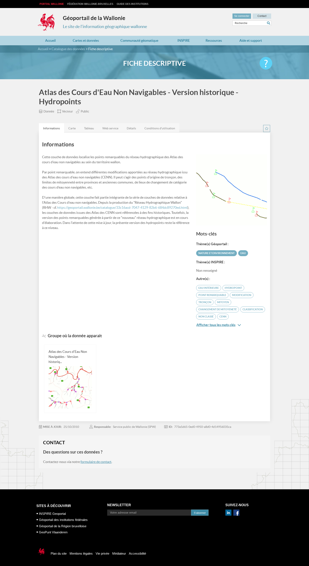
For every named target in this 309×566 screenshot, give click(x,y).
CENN (222, 316)
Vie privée (102, 553)
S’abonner (200, 512)
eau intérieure (208, 287)
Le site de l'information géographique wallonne (105, 26)
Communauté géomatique (139, 40)
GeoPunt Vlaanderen (53, 532)
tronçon (204, 302)
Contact (262, 16)
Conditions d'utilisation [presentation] (159, 128)
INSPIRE (183, 40)
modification (241, 295)
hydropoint (233, 287)
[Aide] (266, 63)
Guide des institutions (132, 4)
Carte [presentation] (72, 128)
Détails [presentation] (131, 128)
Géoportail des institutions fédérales (63, 520)
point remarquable (212, 295)
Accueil (50, 40)
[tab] (51, 128)
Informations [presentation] (51, 128)
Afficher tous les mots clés (215, 325)
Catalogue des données (68, 49)
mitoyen (223, 302)
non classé (206, 316)
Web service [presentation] (110, 128)
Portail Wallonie (52, 4)
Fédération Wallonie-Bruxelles (90, 4)
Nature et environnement (216, 253)
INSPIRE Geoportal (52, 513)
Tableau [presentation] (89, 128)
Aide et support (250, 40)
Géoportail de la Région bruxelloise (62, 526)
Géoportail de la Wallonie (94, 18)
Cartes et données (86, 40)
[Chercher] (269, 23)
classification (253, 309)
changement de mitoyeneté (217, 309)
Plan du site (59, 553)
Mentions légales (81, 553)
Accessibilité (137, 553)
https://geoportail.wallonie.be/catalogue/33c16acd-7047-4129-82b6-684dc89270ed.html (122, 207)
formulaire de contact (96, 462)
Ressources (214, 40)
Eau (243, 253)
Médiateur (119, 553)
